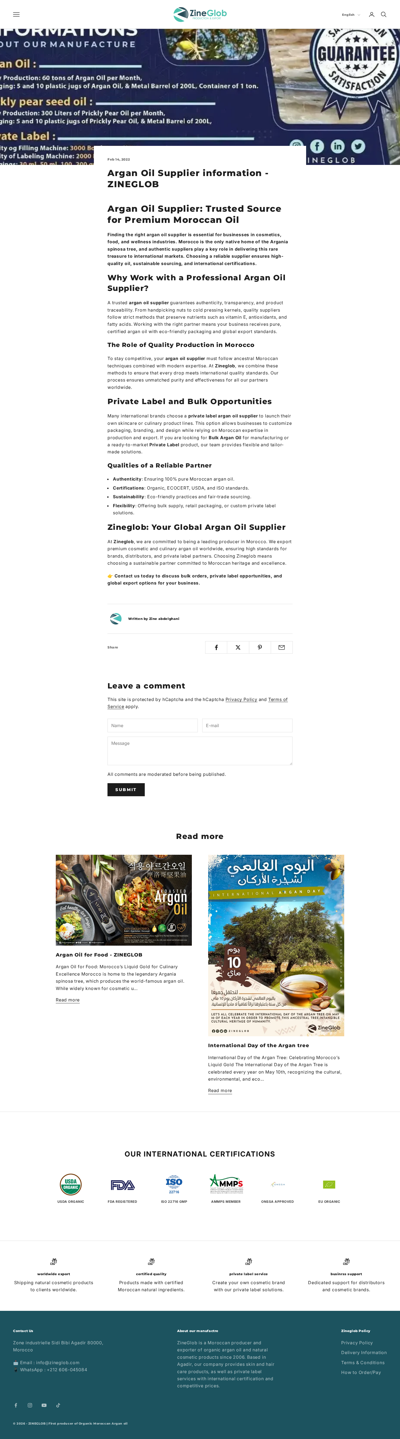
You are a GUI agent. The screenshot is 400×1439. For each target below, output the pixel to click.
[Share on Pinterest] (260, 647)
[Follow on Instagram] (30, 1405)
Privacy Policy (241, 699)
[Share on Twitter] (238, 647)
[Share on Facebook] (216, 647)
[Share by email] (282, 647)
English (348, 15)
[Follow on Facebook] (16, 1405)
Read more (68, 1000)
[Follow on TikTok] (58, 1405)
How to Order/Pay (361, 1372)
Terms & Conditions (362, 1362)
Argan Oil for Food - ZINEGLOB (99, 955)
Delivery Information (364, 1352)
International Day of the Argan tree (258, 1045)
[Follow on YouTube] (44, 1405)
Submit (126, 789)
